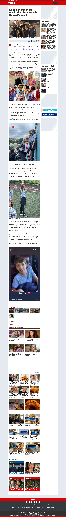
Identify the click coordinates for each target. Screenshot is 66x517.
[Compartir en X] (31, 41)
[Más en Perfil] (15, 459)
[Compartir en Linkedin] (36, 41)
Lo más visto (45, 21)
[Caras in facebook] (29, 502)
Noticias (21, 504)
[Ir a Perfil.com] (55, 0)
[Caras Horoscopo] (49, 115)
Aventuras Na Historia (30, 507)
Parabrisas (41, 504)
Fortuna (31, 504)
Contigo (23, 507)
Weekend (35, 504)
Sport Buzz (43, 507)
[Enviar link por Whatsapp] (34, 41)
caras (16, 478)
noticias (16, 462)
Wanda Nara (23, 233)
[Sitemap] (39, 502)
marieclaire (32, 462)
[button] (24, 29)
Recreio (48, 507)
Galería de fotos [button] (36, 18)
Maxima (52, 507)
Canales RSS (15, 510)
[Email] (38, 41)
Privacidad (33, 510)
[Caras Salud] (49, 110)
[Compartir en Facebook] (29, 41)
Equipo (37, 510)
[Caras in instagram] (26, 502)
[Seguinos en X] (31, 502)
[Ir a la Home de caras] (12, 3)
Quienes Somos (21, 510)
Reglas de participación (44, 510)
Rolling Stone (37, 507)
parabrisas (32, 478)
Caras (19, 507)
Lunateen (45, 504)
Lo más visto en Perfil (47, 66)
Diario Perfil (16, 504)
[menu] (9, 3)
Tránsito (52, 510)
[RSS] (37, 502)
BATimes (50, 504)
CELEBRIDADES (22, 6)
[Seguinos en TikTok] (34, 502)
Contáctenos (27, 510)
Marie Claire (26, 504)
